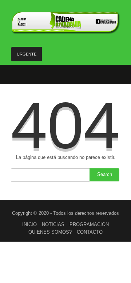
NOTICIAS (53, 224)
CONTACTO (90, 232)
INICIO (29, 224)
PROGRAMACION (89, 224)
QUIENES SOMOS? (50, 232)
